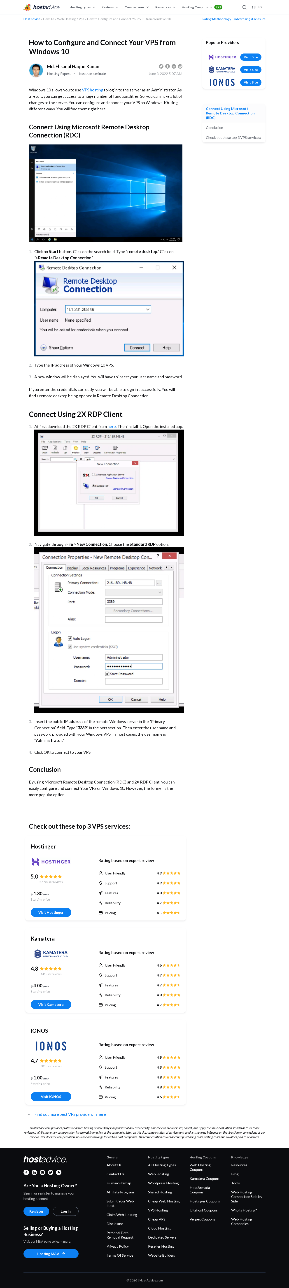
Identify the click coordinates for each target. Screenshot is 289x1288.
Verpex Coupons (202, 1219)
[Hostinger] (51, 861)
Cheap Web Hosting (164, 1201)
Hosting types (80, 7)
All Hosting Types (162, 1165)
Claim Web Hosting (122, 1214)
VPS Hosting (158, 1210)
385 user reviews (51, 1066)
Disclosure (115, 1223)
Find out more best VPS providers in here (70, 1114)
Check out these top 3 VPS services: (233, 137)
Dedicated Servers (162, 1237)
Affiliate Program (120, 1192)
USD (257, 7)
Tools (235, 1183)
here (111, 426)
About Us (114, 1165)
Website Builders (161, 1255)
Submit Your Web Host (120, 1203)
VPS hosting (92, 89)
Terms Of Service (120, 1255)
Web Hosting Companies (241, 1221)
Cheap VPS (156, 1219)
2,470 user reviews (51, 881)
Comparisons (134, 7)
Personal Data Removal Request (120, 1234)
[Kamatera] (51, 953)
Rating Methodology (216, 19)
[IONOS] (51, 1046)
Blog (235, 1174)
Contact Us (115, 1174)
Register (36, 1211)
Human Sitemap (119, 1183)
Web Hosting (158, 1174)
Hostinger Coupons (205, 1201)
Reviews (108, 7)
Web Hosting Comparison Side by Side (246, 1196)
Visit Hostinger (51, 912)
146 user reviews (51, 974)
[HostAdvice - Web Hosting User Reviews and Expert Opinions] (42, 7)
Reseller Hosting (161, 1246)
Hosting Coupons (201, 7)
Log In (66, 1211)
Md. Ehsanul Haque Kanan (73, 66)
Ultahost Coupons (204, 1210)
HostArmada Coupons (200, 1189)
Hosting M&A (48, 1253)
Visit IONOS (51, 1096)
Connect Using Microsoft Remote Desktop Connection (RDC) (230, 113)
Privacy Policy (118, 1246)
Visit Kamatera (51, 1004)
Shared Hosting (160, 1192)
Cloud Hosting (159, 1228)
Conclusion (214, 127)
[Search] (244, 7)
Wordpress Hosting (163, 1183)
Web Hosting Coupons (200, 1167)
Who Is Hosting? (244, 1210)
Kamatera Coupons (204, 1178)
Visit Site (251, 57)
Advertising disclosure (250, 19)
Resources (163, 7)
